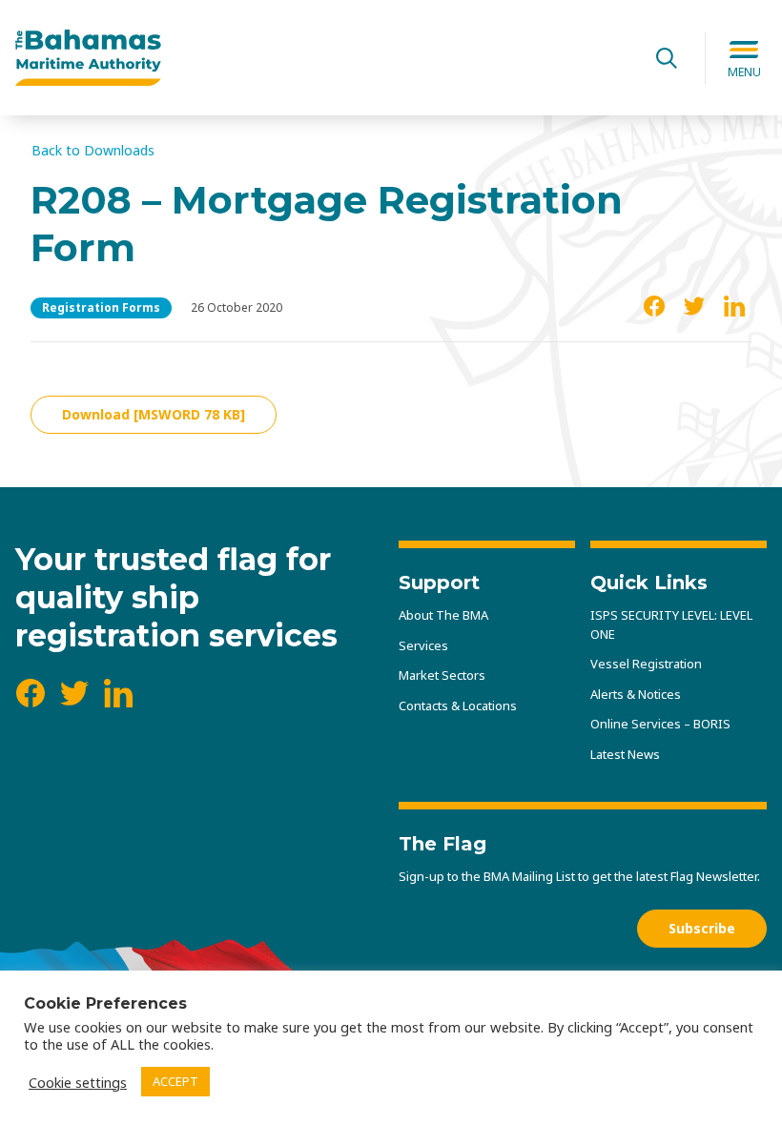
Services (423, 645)
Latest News (625, 754)
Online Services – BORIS (660, 723)
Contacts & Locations (458, 705)
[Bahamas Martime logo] (321, 58)
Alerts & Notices (635, 694)
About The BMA (443, 615)
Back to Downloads (92, 150)
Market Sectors (442, 675)
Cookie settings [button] (78, 1082)
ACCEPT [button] (175, 1081)
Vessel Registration (646, 663)
